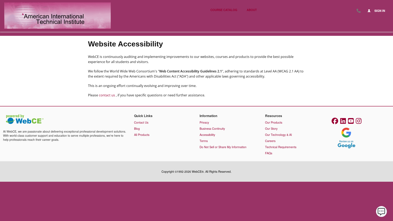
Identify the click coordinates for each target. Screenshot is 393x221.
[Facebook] (335, 122)
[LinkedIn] (343, 122)
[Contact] (358, 11)
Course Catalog (223, 10)
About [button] (252, 10)
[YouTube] (351, 122)
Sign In (379, 11)
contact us (107, 95)
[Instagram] (358, 122)
